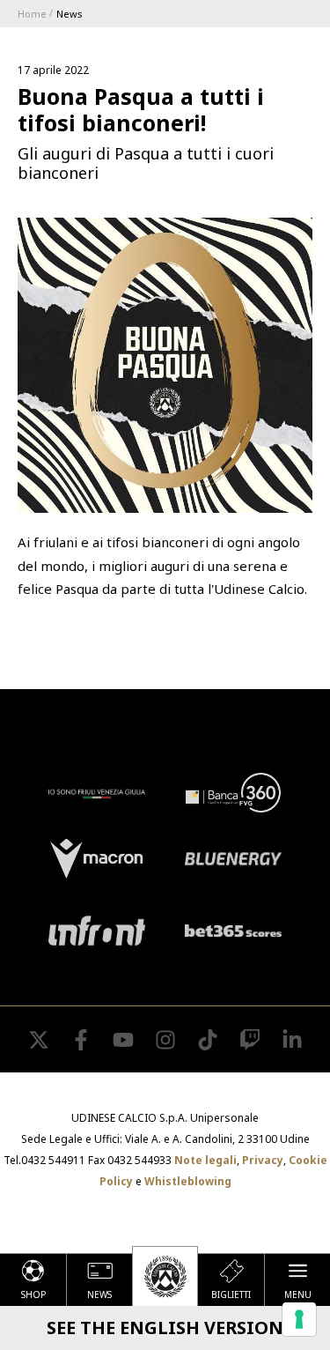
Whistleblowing (187, 1181)
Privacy (262, 1160)
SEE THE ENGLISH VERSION (165, 1327)
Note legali (205, 1160)
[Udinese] (165, 1276)
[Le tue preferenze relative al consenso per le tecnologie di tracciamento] (299, 1319)
